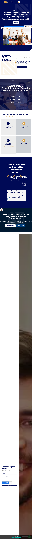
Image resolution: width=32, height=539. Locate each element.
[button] (19, 2)
